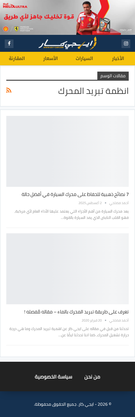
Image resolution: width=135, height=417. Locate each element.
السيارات (84, 58)
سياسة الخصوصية (53, 376)
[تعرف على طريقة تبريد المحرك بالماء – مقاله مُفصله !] (67, 268)
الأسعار (50, 58)
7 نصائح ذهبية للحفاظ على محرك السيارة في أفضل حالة (75, 194)
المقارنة (17, 58)
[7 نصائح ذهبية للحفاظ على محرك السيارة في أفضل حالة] (67, 151)
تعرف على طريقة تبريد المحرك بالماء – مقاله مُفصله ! (76, 311)
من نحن (92, 376)
